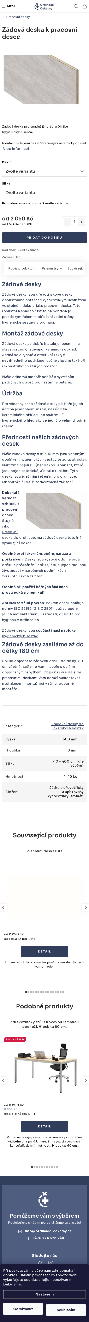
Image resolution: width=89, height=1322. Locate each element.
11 (53, 992)
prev (3, 907)
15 (63, 992)
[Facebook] (40, 1263)
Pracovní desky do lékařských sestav (67, 726)
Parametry (50, 268)
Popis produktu (20, 268)
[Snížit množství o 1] (67, 222)
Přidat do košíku (44, 237)
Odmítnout (23, 1309)
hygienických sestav (20, 636)
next (85, 907)
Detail (44, 951)
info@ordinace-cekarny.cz (48, 1231)
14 (60, 992)
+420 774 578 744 (48, 1238)
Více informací (16, 149)
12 (56, 992)
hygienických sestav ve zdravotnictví (53, 459)
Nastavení (44, 1294)
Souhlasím (66, 1310)
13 (58, 992)
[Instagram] (50, 1263)
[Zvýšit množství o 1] (81, 222)
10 (51, 992)
